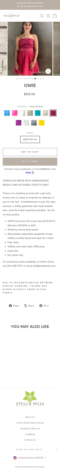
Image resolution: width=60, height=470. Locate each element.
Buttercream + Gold (41, 123)
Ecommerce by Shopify (34, 467)
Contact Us (30, 440)
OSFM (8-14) (30, 139)
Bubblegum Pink (15, 113)
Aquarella (38, 113)
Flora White (26, 123)
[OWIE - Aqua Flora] (5, 370)
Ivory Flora (45, 113)
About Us (30, 417)
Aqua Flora (7, 113)
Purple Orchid (18, 123)
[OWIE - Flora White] (17, 373)
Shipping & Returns (30, 428)
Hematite (34, 123)
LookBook (30, 434)
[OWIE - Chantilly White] (13, 370)
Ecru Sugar (30, 113)
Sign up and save (29, 449)
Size (30, 133)
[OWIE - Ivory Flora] (5, 373)
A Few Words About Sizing (30, 422)
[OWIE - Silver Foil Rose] (9, 373)
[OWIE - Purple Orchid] (13, 373)
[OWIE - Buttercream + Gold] (13, 376)
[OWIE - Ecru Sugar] (17, 370)
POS (17, 467)
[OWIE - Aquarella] (20, 370)
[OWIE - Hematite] (20, 373)
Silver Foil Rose (53, 113)
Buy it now (30, 162)
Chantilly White (22, 113)
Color (30, 106)
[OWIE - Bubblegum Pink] (9, 370)
